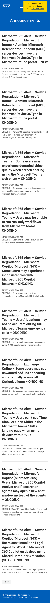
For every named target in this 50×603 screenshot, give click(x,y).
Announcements (8, 598)
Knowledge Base (24, 595)
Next (6, 582)
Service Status (23, 598)
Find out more (38, 9)
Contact (34, 598)
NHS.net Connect (9, 595)
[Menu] (21, 6)
